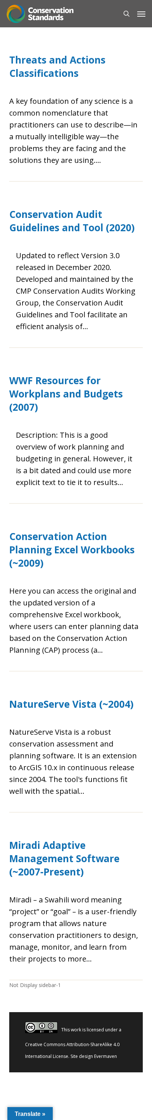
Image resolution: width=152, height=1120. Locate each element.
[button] (141, 13)
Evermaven (105, 1056)
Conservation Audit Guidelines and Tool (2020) (72, 221)
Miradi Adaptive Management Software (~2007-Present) (64, 858)
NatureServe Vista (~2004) (71, 704)
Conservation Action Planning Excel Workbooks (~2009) (72, 550)
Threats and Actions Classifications (57, 66)
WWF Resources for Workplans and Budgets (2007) (66, 394)
